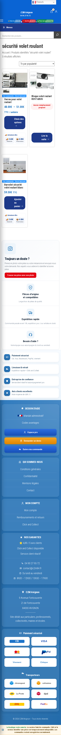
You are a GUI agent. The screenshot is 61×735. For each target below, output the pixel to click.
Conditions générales (30, 469)
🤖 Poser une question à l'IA (45, 21)
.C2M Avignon (26, 12)
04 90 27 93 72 (32, 563)
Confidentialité (30, 476)
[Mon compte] (56, 11)
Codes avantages (30, 422)
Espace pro (33, 432)
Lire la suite (44, 137)
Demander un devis (32, 441)
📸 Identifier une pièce (29, 21)
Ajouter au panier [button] (18, 203)
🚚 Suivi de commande (14, 21)
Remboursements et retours (30, 517)
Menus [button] (9, 27)
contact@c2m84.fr (32, 568)
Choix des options (19, 121)
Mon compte (30, 510)
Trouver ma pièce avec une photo (20, 275)
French (40, 2)
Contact (30, 490)
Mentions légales (30, 483)
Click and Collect (30, 524)
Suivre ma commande (32, 449)
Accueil (6, 52)
